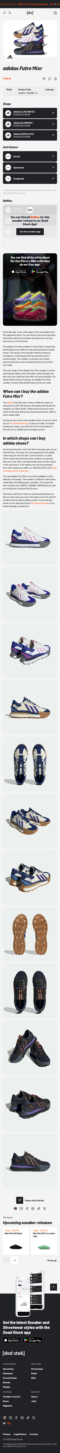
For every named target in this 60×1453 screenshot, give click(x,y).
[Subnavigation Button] (4, 13)
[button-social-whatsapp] (33, 1208)
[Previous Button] (6, 1260)
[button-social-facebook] (27, 1208)
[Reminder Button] (49, 79)
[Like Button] (55, 79)
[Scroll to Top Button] (53, 1287)
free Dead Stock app (40, 503)
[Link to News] (10, 13)
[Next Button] (14, 1260)
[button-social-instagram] (21, 1208)
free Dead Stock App (19, 423)
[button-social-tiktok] (38, 1208)
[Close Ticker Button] (55, 4)
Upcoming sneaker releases (27, 1222)
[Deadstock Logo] (30, 13)
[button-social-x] (44, 1208)
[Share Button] (43, 79)
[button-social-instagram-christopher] (15, 1208)
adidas (10, 402)
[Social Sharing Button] (19, 1200)
